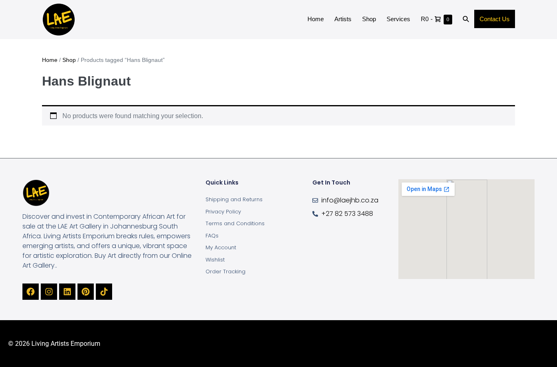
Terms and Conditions (235, 223)
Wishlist (215, 260)
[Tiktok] (104, 291)
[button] (466, 19)
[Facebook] (30, 291)
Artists (342, 18)
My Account (221, 247)
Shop (369, 18)
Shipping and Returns (234, 199)
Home (315, 18)
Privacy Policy (223, 211)
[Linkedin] (67, 291)
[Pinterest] (85, 291)
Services (398, 18)
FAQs (212, 236)
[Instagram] (49, 291)
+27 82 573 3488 (347, 213)
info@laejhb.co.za (349, 200)
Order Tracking (225, 271)
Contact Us (495, 18)
